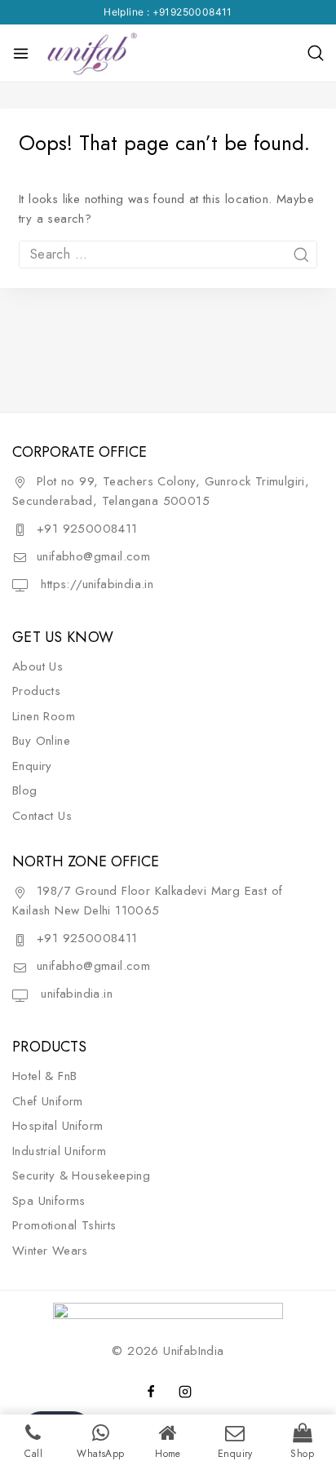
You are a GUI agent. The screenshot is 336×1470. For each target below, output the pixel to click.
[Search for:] (168, 254)
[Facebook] (151, 1392)
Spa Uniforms (49, 1201)
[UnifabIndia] (91, 53)
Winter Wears (50, 1251)
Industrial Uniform (59, 1151)
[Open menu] (20, 53)
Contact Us (42, 816)
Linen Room (43, 716)
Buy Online (41, 741)
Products (36, 691)
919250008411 (195, 12)
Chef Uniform (47, 1101)
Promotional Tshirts (64, 1225)
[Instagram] (185, 1392)
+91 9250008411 (87, 529)
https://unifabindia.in (95, 584)
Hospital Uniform (57, 1126)
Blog (25, 790)
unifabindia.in (75, 994)
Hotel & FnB (44, 1076)
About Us (37, 666)
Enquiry (32, 766)
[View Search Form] (315, 53)
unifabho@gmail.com (93, 556)
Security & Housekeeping (81, 1175)
